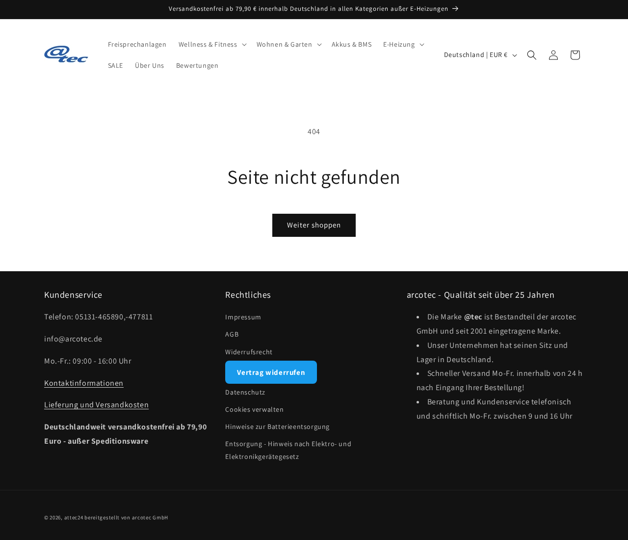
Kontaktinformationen (84, 383)
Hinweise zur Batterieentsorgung (277, 426)
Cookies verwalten (254, 409)
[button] (212, 44)
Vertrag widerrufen (271, 372)
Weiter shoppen (314, 224)
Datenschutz (245, 392)
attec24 (73, 517)
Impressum (243, 317)
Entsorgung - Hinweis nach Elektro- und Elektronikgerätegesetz (288, 449)
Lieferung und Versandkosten (96, 404)
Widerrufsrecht (248, 351)
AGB (231, 334)
